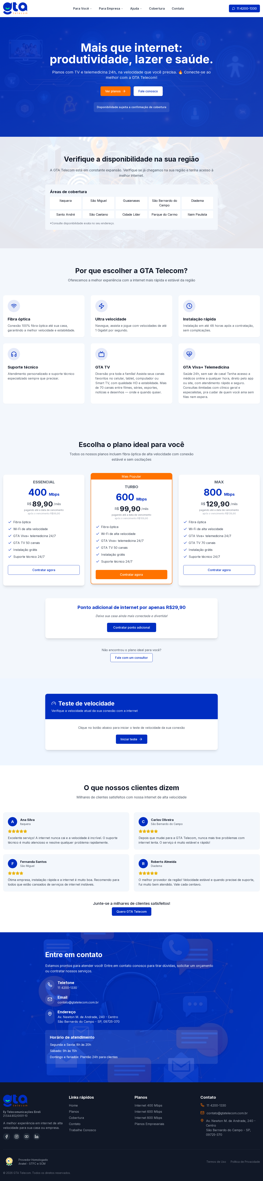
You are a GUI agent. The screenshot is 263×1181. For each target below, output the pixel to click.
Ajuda (134, 8)
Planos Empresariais (149, 1124)
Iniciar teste (129, 739)
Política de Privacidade (245, 1161)
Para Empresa (109, 8)
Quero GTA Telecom (131, 911)
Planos (74, 1111)
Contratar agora (43, 570)
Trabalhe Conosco (82, 1130)
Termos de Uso (216, 1161)
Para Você (81, 8)
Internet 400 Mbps (148, 1105)
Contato (178, 8)
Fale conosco (148, 91)
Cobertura (157, 8)
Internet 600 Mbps (148, 1111)
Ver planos (113, 91)
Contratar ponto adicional (131, 627)
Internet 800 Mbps (148, 1118)
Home (73, 1105)
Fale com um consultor (131, 658)
